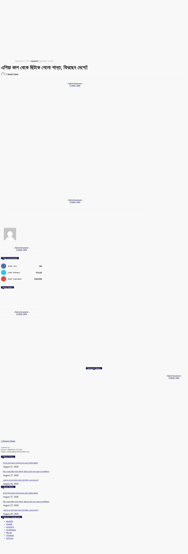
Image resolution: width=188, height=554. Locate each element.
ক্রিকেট (3, 61)
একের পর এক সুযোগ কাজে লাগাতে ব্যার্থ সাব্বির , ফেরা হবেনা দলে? (20, 480)
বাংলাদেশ (10, 61)
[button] (39, 41)
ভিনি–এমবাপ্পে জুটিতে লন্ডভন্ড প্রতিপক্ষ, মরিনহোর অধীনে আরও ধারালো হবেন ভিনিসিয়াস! (26, 472)
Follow (39, 272)
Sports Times (13, 74)
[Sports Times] (3, 74)
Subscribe (38, 279)
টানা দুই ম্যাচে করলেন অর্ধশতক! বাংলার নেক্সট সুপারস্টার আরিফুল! (20, 463)
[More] (98, 74)
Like (40, 266)
